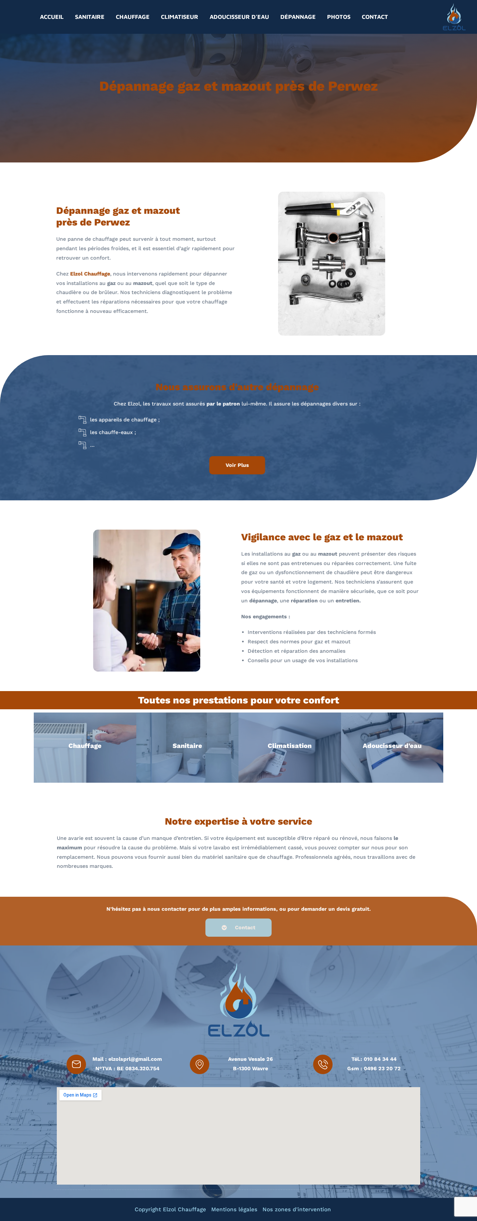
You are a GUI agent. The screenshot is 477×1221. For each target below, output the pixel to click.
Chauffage (133, 16)
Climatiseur (179, 16)
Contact (375, 16)
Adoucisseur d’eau (239, 16)
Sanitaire (89, 16)
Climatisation (290, 746)
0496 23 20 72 (382, 1068)
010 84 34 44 (380, 1059)
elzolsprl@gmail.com (135, 1059)
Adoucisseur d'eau (392, 746)
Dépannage (298, 16)
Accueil (52, 16)
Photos (338, 16)
